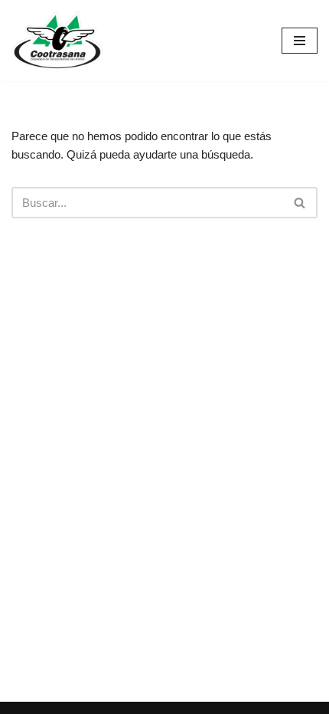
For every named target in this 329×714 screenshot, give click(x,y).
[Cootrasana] (57, 40)
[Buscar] (300, 202)
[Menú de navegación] (300, 41)
